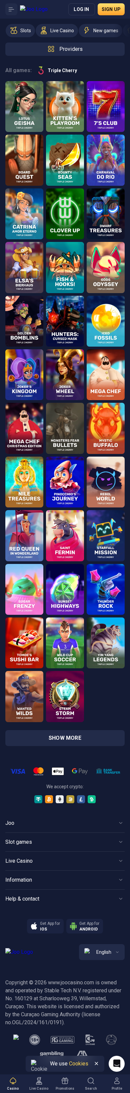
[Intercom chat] (117, 1064)
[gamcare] (90, 1040)
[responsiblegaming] (62, 1040)
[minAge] (34, 1040)
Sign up (111, 9)
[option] (20, 30)
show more (65, 738)
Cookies (78, 1063)
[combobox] (102, 952)
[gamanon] (111, 1040)
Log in (81, 9)
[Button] (11, 9)
